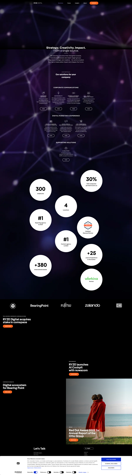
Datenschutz (37, 467)
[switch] (49, 472)
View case (7, 391)
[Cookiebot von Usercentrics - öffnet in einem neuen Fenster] (18, 472)
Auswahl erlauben (111, 463)
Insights (86, 452)
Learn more (8, 326)
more (43, 108)
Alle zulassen (111, 459)
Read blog (73, 439)
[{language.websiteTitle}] (38, 3)
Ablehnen (111, 467)
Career (85, 455)
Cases (69, 3)
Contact (94, 3)
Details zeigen (82, 472)
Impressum (30, 467)
